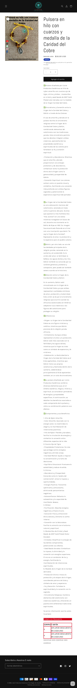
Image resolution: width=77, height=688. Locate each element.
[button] (6, 6)
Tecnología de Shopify (34, 683)
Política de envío (46, 685)
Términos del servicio (33, 685)
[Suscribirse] (39, 666)
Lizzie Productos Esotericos (20, 683)
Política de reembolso (49, 682)
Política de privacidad (63, 682)
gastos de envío (51, 62)
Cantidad (46, 68)
